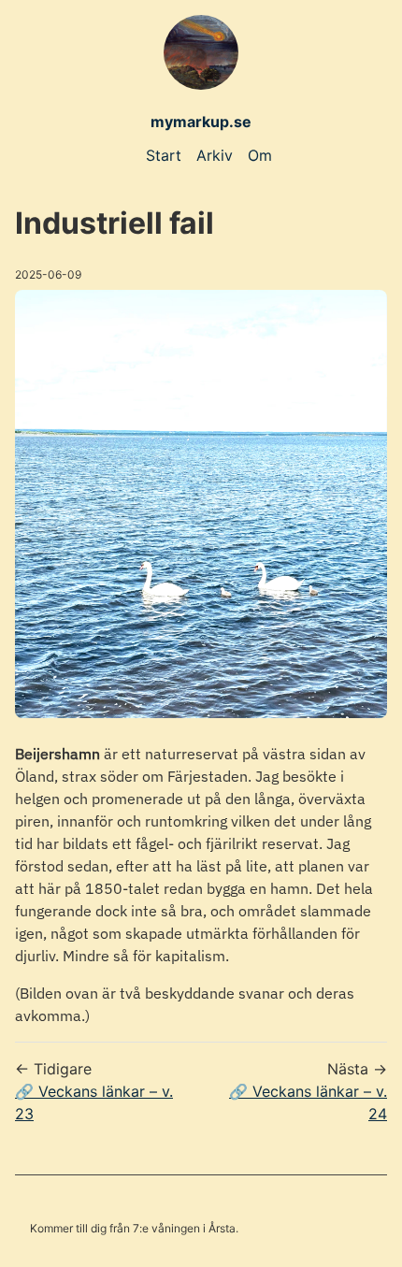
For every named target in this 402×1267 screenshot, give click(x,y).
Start (163, 155)
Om (260, 155)
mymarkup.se (201, 121)
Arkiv (214, 155)
